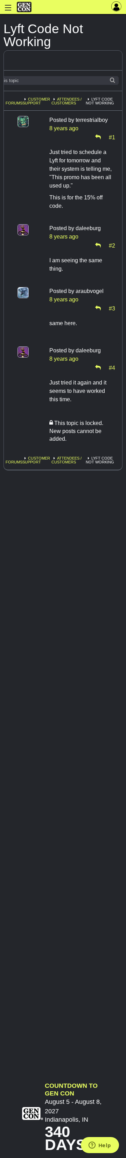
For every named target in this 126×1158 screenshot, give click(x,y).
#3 (112, 308)
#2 (112, 245)
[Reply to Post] (98, 137)
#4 (112, 367)
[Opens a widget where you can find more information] (99, 1146)
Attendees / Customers (66, 101)
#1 (112, 137)
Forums (14, 103)
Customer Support (36, 101)
